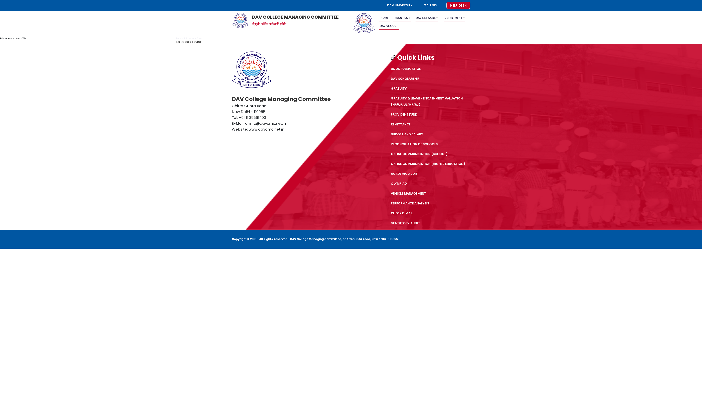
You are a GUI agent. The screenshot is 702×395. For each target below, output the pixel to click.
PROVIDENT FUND (404, 114)
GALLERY (430, 5)
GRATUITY (399, 88)
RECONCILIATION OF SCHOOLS (414, 144)
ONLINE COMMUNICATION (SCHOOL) (419, 154)
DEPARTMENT (453, 18)
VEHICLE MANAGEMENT (408, 193)
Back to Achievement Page (189, 38)
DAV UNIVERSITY (400, 5)
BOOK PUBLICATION (406, 69)
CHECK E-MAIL (402, 213)
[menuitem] (385, 18)
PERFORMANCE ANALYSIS (410, 203)
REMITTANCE (401, 124)
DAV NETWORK (426, 18)
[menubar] (423, 22)
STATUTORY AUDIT (405, 223)
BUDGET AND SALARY (407, 134)
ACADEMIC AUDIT (404, 174)
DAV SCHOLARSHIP (405, 78)
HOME (384, 18)
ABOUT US (401, 18)
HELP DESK (458, 5)
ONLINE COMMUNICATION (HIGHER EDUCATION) (428, 164)
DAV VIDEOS (388, 26)
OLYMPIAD (399, 183)
